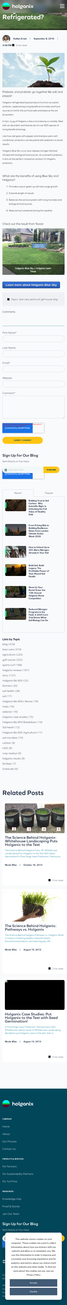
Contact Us (9, 1148)
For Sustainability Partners (17, 1173)
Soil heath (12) (11, 727)
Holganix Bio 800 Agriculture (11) (22, 732)
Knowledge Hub (11, 1198)
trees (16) (8, 706)
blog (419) (8, 644)
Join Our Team (10, 1213)
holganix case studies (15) (17, 716)
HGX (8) (7, 748)
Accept (33, 1282)
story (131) (9, 675)
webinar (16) (10, 711)
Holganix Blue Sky (11, 151)
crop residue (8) (11, 753)
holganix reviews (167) (15, 670)
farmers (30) (10, 685)
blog (55, 299)
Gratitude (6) (10, 768)
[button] (62, 6)
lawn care (24, 299)
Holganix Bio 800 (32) (15, 680)
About (6, 1133)
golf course (47, 299)
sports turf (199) (12, 664)
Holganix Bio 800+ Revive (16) (20, 701)
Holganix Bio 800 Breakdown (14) (22, 722)
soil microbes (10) (12, 737)
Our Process (9, 1141)
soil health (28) (11, 690)
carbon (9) (8, 742)
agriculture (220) (12, 654)
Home (6, 1126)
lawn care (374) (11, 649)
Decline (33, 1291)
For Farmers (9, 1166)
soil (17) (7, 696)
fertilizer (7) (9, 763)
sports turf (35, 299)
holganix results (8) (13, 758)
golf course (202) (12, 659)
